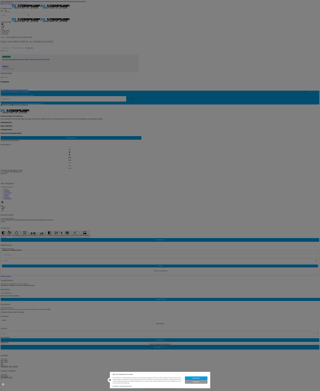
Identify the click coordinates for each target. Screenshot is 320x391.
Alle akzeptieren (196, 378)
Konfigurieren (196, 382)
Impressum (116, 386)
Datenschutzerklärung (126, 386)
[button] (3, 384)
